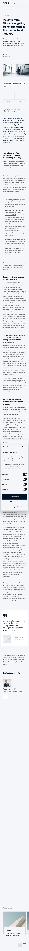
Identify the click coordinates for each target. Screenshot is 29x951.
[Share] (20, 95)
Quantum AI (13, 427)
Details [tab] (15, 446)
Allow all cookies (14, 496)
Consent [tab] (5, 446)
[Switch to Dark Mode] (19, 3)
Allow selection (14, 501)
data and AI (19, 538)
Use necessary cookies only (14, 507)
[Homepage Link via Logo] (6, 3)
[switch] (25, 479)
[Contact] (8, 95)
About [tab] (24, 446)
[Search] (14, 3)
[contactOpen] (5, 696)
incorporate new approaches (12, 309)
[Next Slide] (24, 945)
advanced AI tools (10, 215)
